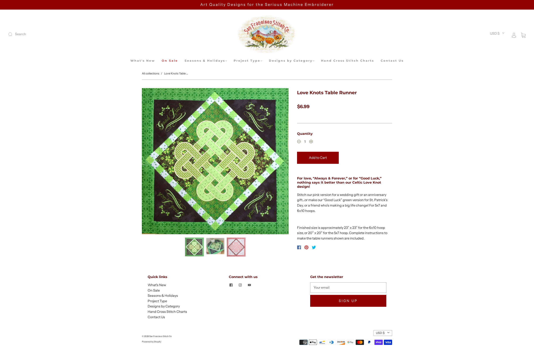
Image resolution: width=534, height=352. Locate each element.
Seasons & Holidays (205, 61)
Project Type (247, 61)
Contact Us (392, 61)
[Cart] (523, 35)
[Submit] (38, 34)
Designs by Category (290, 61)
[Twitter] (314, 247)
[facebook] (231, 284)
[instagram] (240, 284)
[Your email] (348, 287)
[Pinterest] (306, 247)
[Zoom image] (215, 162)
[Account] (514, 35)
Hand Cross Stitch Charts (347, 61)
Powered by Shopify (151, 341)
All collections (150, 73)
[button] (156, 162)
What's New (142, 61)
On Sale (170, 61)
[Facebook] (299, 247)
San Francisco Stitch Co (160, 336)
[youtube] (249, 284)
